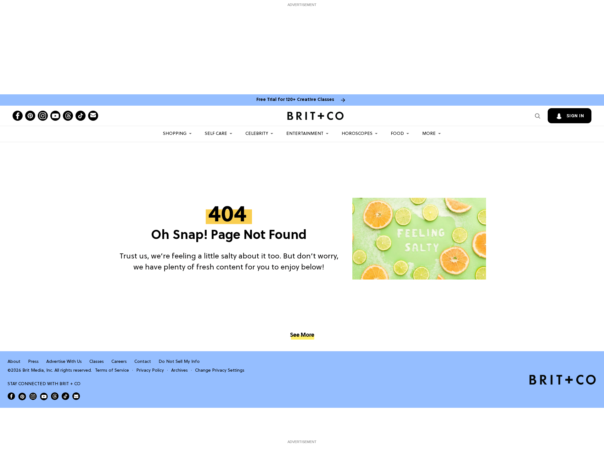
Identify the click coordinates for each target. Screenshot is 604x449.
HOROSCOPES (357, 133)
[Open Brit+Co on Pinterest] (22, 396)
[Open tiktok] (81, 116)
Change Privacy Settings (219, 370)
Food (397, 133)
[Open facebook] (18, 116)
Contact (142, 361)
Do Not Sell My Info (179, 361)
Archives (179, 370)
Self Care (216, 133)
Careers (119, 361)
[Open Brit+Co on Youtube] (44, 396)
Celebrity (256, 133)
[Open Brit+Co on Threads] (55, 396)
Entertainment (304, 133)
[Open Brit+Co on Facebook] (11, 396)
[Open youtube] (55, 116)
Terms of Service (112, 370)
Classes (96, 361)
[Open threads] (68, 116)
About (14, 361)
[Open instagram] (43, 116)
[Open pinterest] (30, 116)
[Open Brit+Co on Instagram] (33, 396)
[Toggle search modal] (538, 116)
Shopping (175, 133)
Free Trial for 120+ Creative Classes (295, 99)
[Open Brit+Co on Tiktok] (65, 396)
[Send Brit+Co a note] (93, 116)
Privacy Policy (150, 370)
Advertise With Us (64, 361)
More (429, 133)
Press (33, 361)
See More (302, 335)
